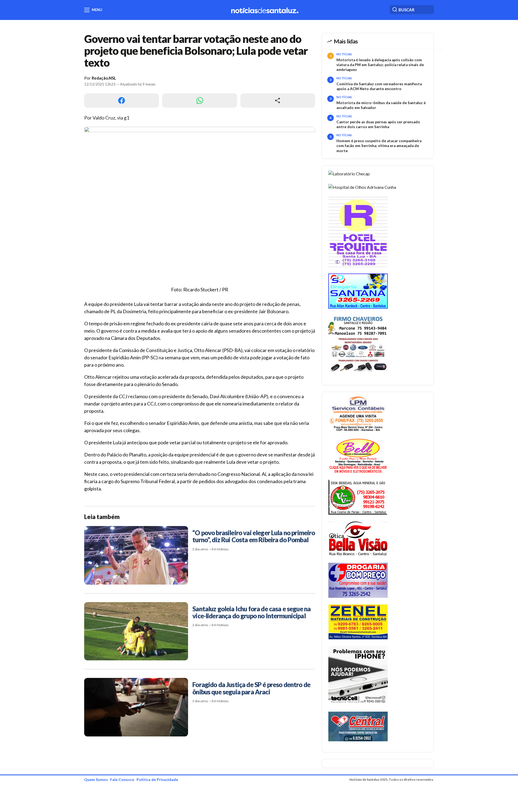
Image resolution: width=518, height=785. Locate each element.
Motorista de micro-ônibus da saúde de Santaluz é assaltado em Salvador (381, 105)
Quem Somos (96, 779)
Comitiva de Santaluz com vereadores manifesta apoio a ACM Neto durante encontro (379, 86)
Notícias (344, 54)
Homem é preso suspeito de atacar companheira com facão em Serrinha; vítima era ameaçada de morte (378, 146)
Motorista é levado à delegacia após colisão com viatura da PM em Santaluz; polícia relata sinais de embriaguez (380, 65)
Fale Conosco (122, 779)
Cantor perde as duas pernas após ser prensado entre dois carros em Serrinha (378, 124)
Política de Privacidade (157, 779)
